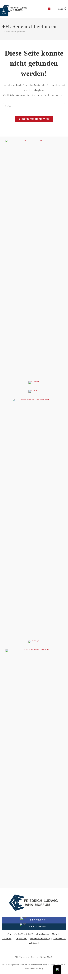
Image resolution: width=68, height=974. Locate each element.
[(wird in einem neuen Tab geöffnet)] (34, 257)
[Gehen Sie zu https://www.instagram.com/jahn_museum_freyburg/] (34, 926)
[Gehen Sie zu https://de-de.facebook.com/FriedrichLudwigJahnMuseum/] (34, 920)
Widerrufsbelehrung (40, 938)
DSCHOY (6, 938)
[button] (4, 12)
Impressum (21, 938)
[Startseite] (2, 31)
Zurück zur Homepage (34, 119)
